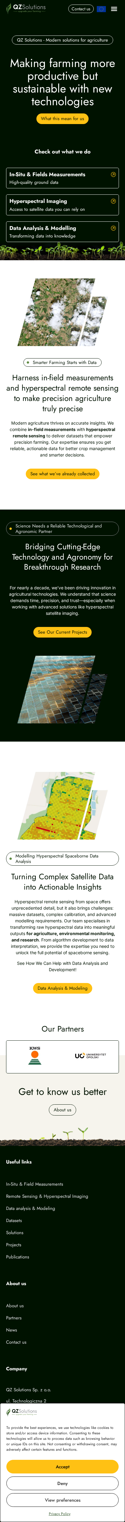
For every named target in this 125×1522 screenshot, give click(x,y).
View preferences (62, 1500)
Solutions (14, 1232)
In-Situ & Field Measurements (34, 1184)
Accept (62, 1466)
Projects (13, 1244)
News (11, 1330)
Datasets (14, 1220)
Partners (14, 1318)
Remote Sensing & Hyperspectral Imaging (47, 1196)
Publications (17, 1257)
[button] (114, 9)
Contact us (16, 1342)
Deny (62, 1483)
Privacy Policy (59, 1514)
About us (15, 1305)
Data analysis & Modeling (30, 1208)
